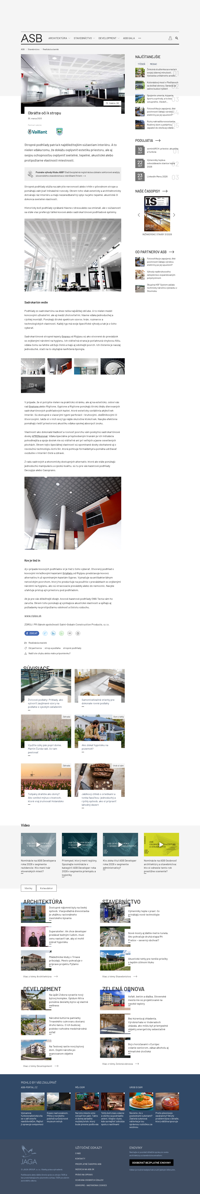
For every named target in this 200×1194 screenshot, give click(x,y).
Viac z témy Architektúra (37, 976)
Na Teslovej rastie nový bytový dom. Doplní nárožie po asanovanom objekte (66, 1050)
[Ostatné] (139, 38)
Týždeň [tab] (141, 64)
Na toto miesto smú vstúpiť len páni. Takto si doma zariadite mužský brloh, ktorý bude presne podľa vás (87, 1118)
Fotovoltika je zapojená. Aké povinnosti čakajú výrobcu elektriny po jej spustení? (161, 111)
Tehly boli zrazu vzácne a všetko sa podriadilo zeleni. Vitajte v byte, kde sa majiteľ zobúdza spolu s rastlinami (112, 1118)
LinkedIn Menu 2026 (157, 176)
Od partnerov (35, 648)
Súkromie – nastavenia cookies (91, 1185)
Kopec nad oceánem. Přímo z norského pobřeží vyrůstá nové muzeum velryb (57, 1117)
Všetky (28, 888)
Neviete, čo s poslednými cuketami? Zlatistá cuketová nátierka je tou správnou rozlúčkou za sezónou (140, 1119)
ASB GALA (129, 38)
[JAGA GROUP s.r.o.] (29, 1154)
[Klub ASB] (170, 38)
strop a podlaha (52, 648)
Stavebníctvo (83, 38)
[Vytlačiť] (78, 633)
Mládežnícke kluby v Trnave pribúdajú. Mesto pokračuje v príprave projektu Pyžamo (65, 960)
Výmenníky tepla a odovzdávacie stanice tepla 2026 (161, 163)
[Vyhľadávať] (176, 38)
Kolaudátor (46, 888)
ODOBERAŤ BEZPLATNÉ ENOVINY (151, 1162)
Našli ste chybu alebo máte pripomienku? (49, 653)
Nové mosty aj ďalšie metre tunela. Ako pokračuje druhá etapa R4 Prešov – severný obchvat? (148, 936)
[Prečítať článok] (38, 844)
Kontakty (80, 1158)
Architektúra (57, 38)
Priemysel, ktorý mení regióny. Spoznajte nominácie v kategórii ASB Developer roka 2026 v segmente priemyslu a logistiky (79, 867)
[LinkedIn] (53, 633)
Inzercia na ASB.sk (84, 1169)
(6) (114, 103)
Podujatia (144, 140)
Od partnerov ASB (151, 252)
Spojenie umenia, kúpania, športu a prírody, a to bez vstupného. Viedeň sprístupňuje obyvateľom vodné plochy (160, 98)
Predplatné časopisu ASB (88, 1164)
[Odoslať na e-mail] (69, 633)
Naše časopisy (147, 191)
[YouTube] (61, 633)
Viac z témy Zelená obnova (117, 1063)
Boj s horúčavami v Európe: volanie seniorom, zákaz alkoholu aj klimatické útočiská (148, 1047)
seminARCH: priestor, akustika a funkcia (162, 150)
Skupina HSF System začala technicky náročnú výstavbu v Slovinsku (162, 287)
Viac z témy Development (37, 1066)
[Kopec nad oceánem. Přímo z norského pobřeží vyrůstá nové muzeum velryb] (58, 1101)
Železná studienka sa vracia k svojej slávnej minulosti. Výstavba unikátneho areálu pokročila (162, 72)
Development (107, 38)
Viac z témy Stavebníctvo (116, 976)
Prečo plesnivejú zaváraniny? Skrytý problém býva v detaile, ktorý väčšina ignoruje (167, 1117)
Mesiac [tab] (153, 64)
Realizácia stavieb (38, 642)
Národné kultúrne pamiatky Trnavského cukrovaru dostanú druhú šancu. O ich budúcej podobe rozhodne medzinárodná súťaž (68, 1025)
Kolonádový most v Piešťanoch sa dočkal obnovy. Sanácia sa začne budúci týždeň (162, 85)
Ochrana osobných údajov (89, 1180)
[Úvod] (31, 37)
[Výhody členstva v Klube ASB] (30, 173)
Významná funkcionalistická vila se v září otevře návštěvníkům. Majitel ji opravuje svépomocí (32, 1118)
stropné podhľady (72, 648)
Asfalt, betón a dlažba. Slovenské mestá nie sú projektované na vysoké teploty (147, 1000)
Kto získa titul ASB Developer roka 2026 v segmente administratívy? (119, 864)
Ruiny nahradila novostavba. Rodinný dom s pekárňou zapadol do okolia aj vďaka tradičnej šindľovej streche (161, 124)
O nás (78, 1153)
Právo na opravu (84, 1174)
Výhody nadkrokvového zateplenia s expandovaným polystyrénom (161, 274)
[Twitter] (45, 633)
